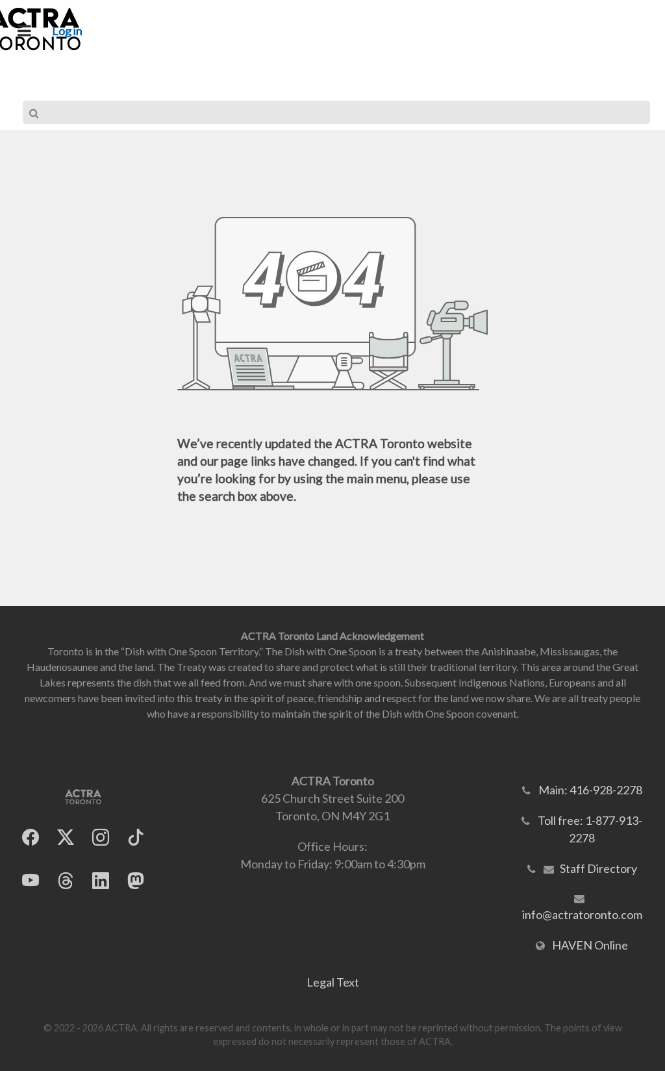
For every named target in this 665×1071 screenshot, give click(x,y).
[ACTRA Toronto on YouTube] (30, 880)
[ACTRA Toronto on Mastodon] (135, 880)
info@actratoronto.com (582, 914)
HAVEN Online (590, 945)
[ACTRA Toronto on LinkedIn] (100, 880)
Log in (67, 30)
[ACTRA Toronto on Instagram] (100, 837)
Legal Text (333, 982)
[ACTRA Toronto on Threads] (65, 880)
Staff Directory (598, 868)
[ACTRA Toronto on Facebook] (30, 837)
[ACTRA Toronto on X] (65, 837)
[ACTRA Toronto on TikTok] (135, 837)
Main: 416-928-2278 (590, 790)
